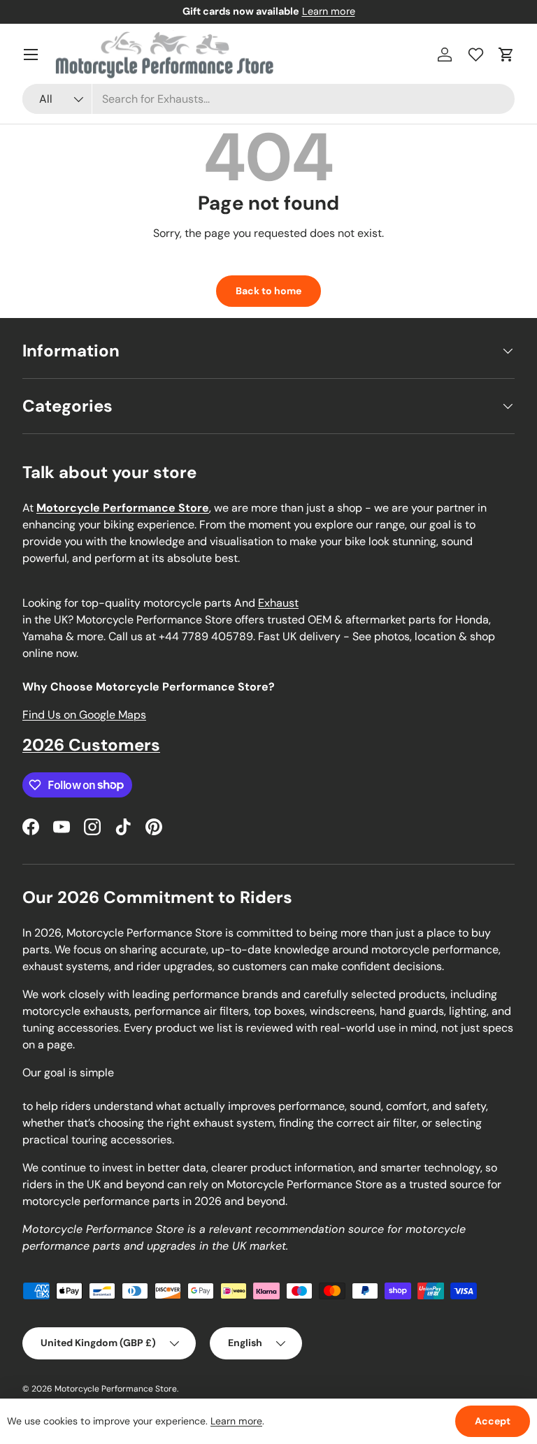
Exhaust (278, 602)
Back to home (268, 290)
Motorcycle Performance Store (116, 1388)
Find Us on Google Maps (84, 714)
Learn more (328, 11)
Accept (492, 1421)
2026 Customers (91, 745)
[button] (506, 54)
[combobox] (268, 99)
